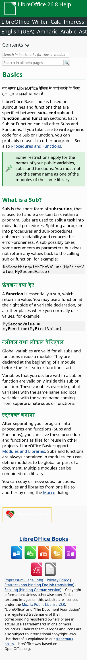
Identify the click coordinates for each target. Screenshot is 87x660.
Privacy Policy (58, 579)
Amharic (47, 31)
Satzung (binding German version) (32, 589)
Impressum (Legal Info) (23, 579)
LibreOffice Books (43, 538)
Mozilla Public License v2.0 (43, 604)
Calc (56, 21)
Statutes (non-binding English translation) (39, 584)
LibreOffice (15, 21)
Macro (49, 492)
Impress (74, 21)
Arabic (68, 31)
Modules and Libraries (23, 451)
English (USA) (17, 31)
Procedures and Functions (36, 146)
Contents (12, 44)
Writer (40, 21)
